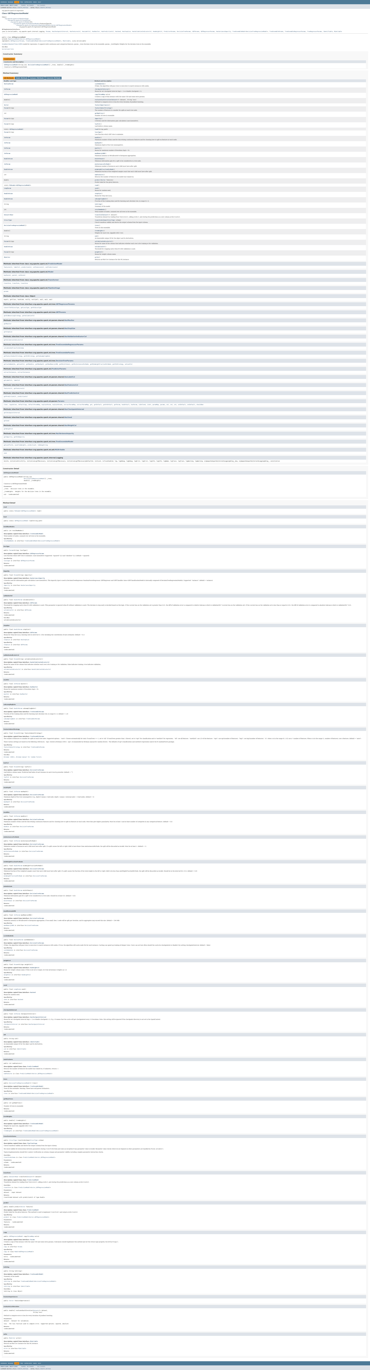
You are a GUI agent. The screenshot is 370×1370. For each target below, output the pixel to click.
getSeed (6, 421)
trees (97, 225)
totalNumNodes (100, 209)
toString (98, 204)
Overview (4, 2)
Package (10, 2)
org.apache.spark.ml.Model (20, 22)
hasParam (134, 404)
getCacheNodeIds (9, 364)
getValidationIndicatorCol (13, 340)
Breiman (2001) (9, 757)
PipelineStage (54, 288)
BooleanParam (8, 84)
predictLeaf (32, 445)
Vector (53, 25)
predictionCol (26, 267)
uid (96, 236)
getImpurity (8, 437)
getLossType (25, 307)
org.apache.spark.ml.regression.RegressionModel (33, 25)
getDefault (98, 404)
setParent (21, 275)
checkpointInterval (102, 89)
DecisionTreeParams (184, 31)
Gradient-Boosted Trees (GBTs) (12, 44)
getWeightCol (8, 429)
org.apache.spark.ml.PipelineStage (17, 18)
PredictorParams (169, 31)
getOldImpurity (19, 437)
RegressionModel (14, 39)
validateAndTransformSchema (14, 348)
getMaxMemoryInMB (51, 364)
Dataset (114, 99)
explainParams (57, 404)
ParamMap (102, 94)
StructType (8, 220)
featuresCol (8, 267)
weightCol (98, 252)
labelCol (17, 267)
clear (6, 404)
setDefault (182, 404)
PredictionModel (55, 264)
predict (97, 180)
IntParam (7, 89)
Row (11, 215)
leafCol (97, 124)
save (5, 453)
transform (98, 215)
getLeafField (8, 445)
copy (96, 94)
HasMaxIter (96, 31)
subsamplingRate (100, 199)
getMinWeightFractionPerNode (100, 364)
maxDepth (98, 143)
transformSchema (100, 220)
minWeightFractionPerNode (104, 169)
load (96, 129)
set (167, 404)
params (6, 291)
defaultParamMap (34, 404)
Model (50, 272)
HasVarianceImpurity (223, 31)
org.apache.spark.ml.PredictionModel (26, 23)
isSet (149, 404)
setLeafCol (128, 364)
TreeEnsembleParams (276, 31)
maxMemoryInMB (100, 153)
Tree (21, 2)
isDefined (142, 404)
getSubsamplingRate (43, 356)
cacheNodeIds (99, 84)
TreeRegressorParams (314, 31)
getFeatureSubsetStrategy (13, 356)
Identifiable (328, 31)
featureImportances (102, 105)
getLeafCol (21, 364)
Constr (19, 7)
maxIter (97, 148)
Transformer (53, 280)
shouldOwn (199, 404)
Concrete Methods (53, 78)
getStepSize (8, 332)
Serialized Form (7, 49)
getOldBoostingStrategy (12, 315)
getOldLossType (36, 307)
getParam (117, 404)
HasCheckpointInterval (60, 31)
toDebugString (43, 445)
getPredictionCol (10, 396)
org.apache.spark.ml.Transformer (19, 20)
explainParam (46, 404)
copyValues (13, 404)
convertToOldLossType (11, 307)
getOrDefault (107, 404)
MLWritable (338, 31)
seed (96, 188)
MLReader (12, 185)
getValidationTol (28, 315)
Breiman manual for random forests (29, 757)
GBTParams (195, 31)
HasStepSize (126, 31)
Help (39, 2)
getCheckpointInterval (12, 412)
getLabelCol (8, 380)
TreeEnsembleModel (239, 31)
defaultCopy (22, 404)
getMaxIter (7, 324)
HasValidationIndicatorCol (141, 31)
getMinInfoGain (64, 364)
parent (14, 275)
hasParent (7, 275)
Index (35, 2)
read (96, 185)
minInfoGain (99, 158)
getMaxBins (30, 364)
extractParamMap (69, 404)
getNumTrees (99, 113)
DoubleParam (8, 158)
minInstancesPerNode (102, 164)
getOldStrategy (29, 356)
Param (6, 108)
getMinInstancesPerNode (80, 364)
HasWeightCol (157, 31)
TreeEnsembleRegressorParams (295, 31)
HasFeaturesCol (75, 31)
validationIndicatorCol (103, 241)
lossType (98, 132)
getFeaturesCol (19, 388)
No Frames (30, 5)
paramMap (156, 404)
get (91, 404)
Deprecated (28, 2)
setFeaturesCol (38, 267)
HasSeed (118, 31)
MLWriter (7, 257)
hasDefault (125, 404)
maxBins (97, 137)
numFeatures (99, 174)
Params (48, 31)
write (97, 257)
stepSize (98, 193)
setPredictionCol (51, 267)
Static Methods (22, 78)
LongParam (7, 188)
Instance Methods (37, 78)
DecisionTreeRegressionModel (256, 31)
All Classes (41, 5)
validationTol (100, 246)
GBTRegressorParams (208, 31)
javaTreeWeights (20, 445)
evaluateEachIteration (103, 99)
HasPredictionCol (107, 31)
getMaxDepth (39, 364)
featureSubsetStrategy (103, 108)
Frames (23, 5)
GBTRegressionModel (63, 25)
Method (25, 7)
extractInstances (10, 372)
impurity (98, 118)
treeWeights (99, 230)
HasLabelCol (86, 31)
